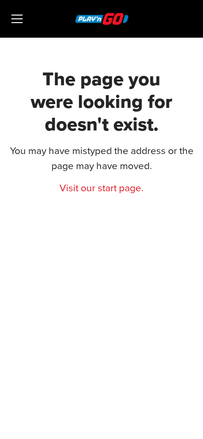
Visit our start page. (101, 187)
